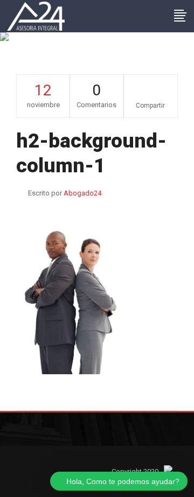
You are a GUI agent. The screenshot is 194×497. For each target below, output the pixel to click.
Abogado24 (82, 193)
